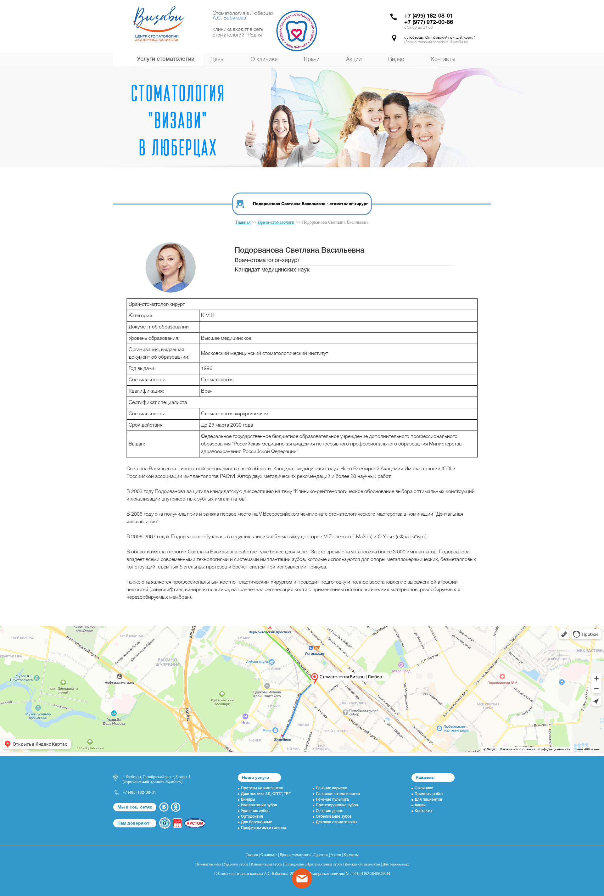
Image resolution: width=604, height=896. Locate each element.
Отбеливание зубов (334, 816)
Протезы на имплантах (262, 788)
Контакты (443, 59)
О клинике (264, 59)
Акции (354, 59)
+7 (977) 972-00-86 (428, 22)
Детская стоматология (337, 822)
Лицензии (320, 855)
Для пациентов (428, 799)
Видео (396, 59)
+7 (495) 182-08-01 (428, 16)
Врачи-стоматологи (276, 222)
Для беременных (256, 822)
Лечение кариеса (331, 788)
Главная (243, 222)
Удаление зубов (255, 811)
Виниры (248, 799)
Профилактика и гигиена (263, 828)
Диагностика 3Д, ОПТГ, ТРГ (266, 794)
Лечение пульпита (332, 799)
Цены (217, 59)
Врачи (312, 59)
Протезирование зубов (337, 805)
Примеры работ (429, 794)
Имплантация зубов (259, 805)
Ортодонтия (252, 816)
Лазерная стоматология (338, 794)
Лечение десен (329, 811)
